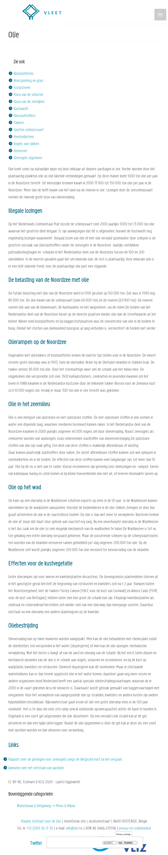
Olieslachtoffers (24, 116)
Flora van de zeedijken (29, 102)
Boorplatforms (24, 74)
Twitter (36, 843)
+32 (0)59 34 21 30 (39, 828)
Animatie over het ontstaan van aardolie (36, 768)
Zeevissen (20, 151)
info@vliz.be (74, 828)
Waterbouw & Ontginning (34, 806)
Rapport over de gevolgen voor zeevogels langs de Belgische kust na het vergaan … (66, 760)
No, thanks (126, 843)
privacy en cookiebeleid (135, 828)
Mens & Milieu (65, 806)
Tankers (19, 123)
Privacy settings (123, 834)
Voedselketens (24, 137)
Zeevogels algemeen (28, 158)
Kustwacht (21, 109)
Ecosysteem (22, 88)
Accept (108, 843)
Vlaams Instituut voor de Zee (41, 821)
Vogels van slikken (26, 144)
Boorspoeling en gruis (28, 81)
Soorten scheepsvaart (29, 130)
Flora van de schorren (28, 95)
